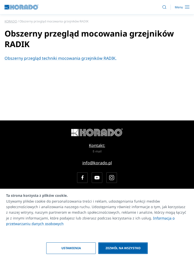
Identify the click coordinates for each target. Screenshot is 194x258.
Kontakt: (97, 145)
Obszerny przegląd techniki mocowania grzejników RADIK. (60, 58)
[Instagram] (111, 177)
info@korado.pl (97, 163)
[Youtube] (97, 177)
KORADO (11, 21)
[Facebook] (82, 177)
